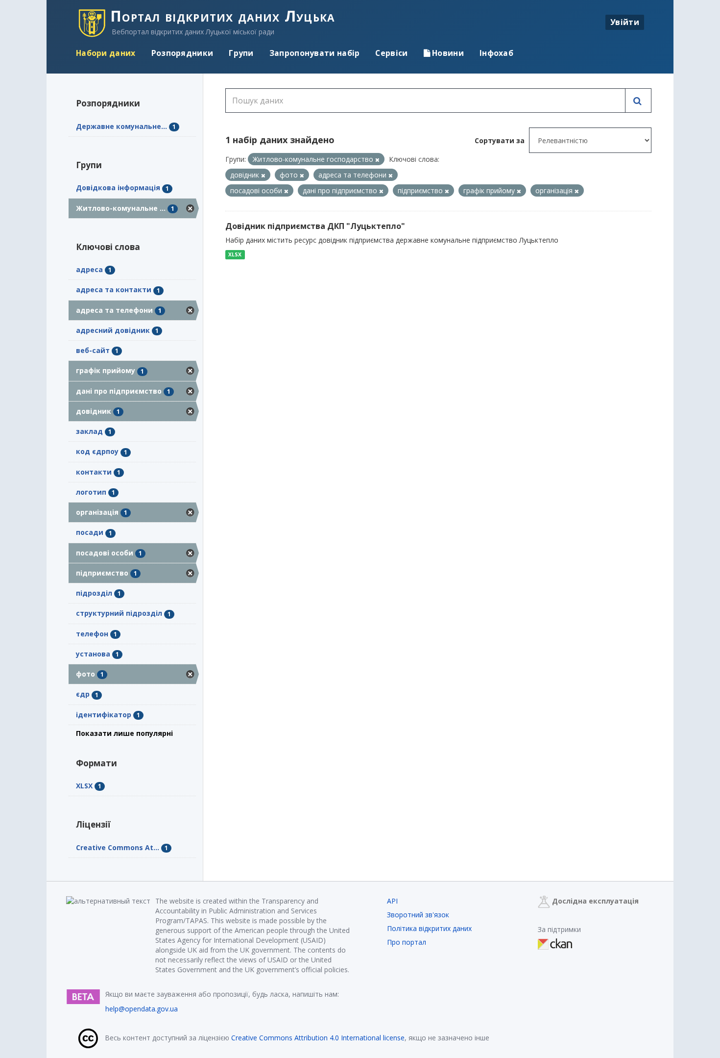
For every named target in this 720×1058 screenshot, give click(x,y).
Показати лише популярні (124, 733)
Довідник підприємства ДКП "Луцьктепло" (315, 226)
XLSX (234, 254)
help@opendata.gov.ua (141, 1008)
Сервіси (391, 53)
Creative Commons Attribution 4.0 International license (318, 1037)
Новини (447, 53)
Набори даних (106, 53)
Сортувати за (500, 140)
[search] (638, 100)
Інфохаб (496, 53)
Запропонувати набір (314, 53)
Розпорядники (182, 53)
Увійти (624, 22)
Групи (241, 53)
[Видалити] (377, 159)
